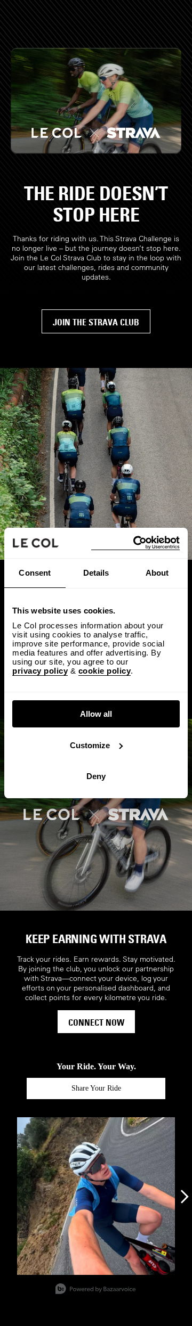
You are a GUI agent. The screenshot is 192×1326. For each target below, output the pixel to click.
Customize (90, 745)
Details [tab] (96, 572)
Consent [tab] (35, 572)
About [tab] (157, 572)
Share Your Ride (96, 1088)
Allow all (96, 713)
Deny (96, 776)
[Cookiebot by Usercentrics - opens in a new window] (135, 543)
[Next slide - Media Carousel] (184, 1197)
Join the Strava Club (96, 322)
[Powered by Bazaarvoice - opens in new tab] (95, 1290)
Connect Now (96, 1022)
